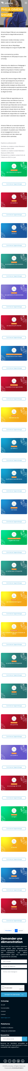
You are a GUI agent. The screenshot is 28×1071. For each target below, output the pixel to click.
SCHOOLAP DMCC (17, 1068)
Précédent (8, 931)
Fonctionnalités (5, 1008)
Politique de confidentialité (8, 1031)
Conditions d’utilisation (7, 1028)
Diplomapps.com (5, 1017)
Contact (3, 1014)
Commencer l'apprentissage (14, 184)
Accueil (3, 1005)
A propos (3, 1011)
